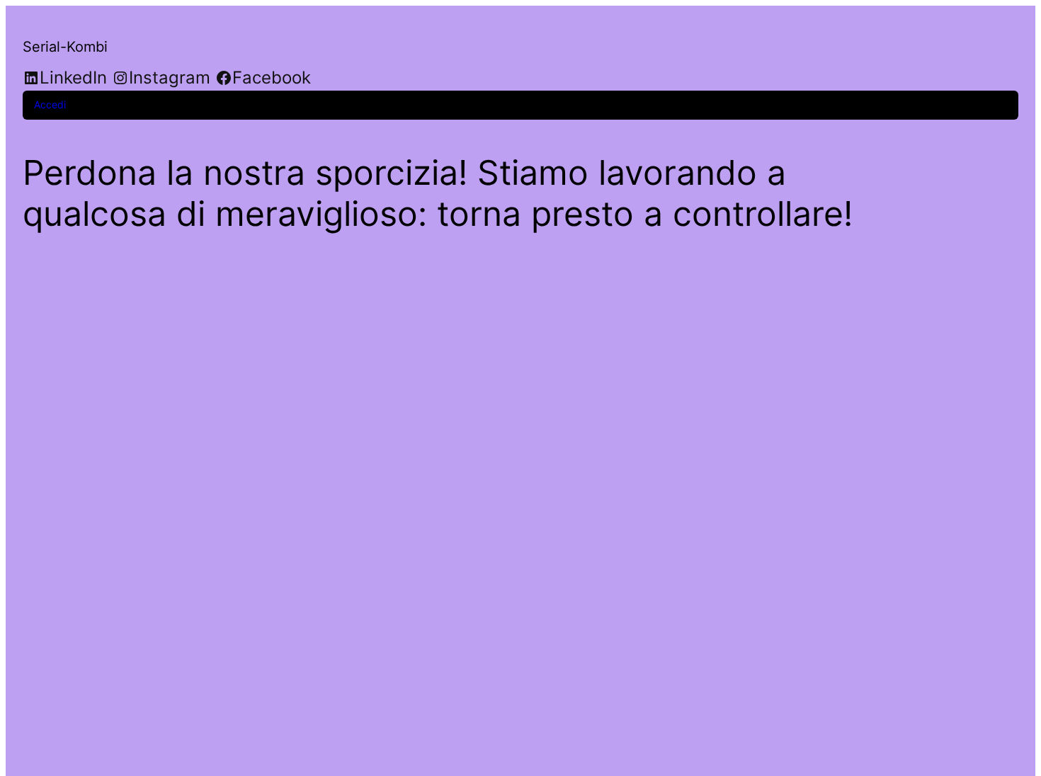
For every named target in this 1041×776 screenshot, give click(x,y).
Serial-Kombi (65, 46)
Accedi (50, 104)
